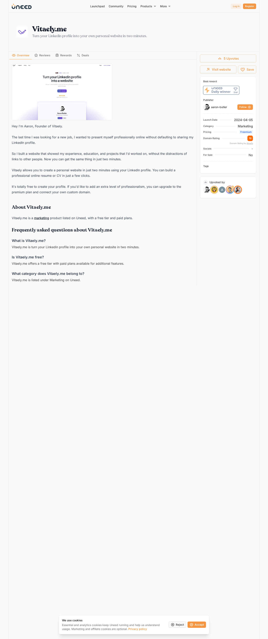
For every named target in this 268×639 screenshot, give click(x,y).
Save (250, 69)
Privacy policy (137, 629)
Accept (199, 624)
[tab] (20, 55)
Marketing (245, 126)
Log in (236, 6)
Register (249, 6)
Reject (180, 624)
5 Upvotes (231, 58)
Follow (243, 107)
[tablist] (103, 55)
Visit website (221, 69)
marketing (41, 218)
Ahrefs (250, 143)
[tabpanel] (103, 173)
